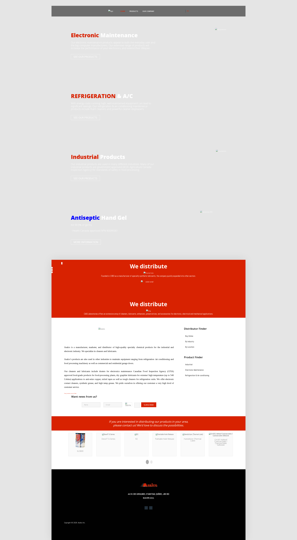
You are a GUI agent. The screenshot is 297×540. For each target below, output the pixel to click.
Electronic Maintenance (194, 370)
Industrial (188, 365)
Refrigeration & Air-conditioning (197, 375)
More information (86, 242)
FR (188, 11)
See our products (85, 56)
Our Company (148, 11)
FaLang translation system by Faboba (70, 393)
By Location (189, 347)
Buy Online (189, 336)
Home (122, 11)
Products (133, 11)
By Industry (189, 342)
